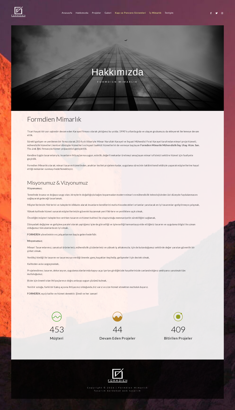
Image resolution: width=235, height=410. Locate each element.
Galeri (108, 12)
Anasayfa (67, 12)
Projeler (96, 12)
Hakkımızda (82, 12)
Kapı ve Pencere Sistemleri (130, 12)
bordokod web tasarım (124, 390)
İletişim (169, 12)
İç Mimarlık (155, 12)
